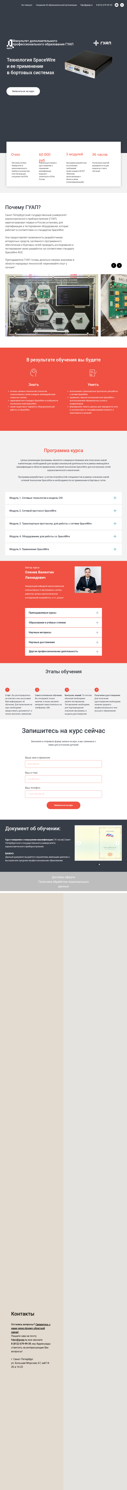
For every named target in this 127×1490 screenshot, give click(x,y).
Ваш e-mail (31, 772)
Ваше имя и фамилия (37, 757)
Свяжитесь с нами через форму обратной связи (30, 1328)
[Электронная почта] (116, 5)
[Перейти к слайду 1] (97, 864)
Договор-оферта (63, 877)
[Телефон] (122, 5)
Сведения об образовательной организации (56, 5)
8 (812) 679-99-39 (104, 5)
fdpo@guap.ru (86, 5)
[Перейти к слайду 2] (99, 864)
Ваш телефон (32, 787)
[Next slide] (119, 265)
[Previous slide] (113, 265)
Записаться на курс (23, 91)
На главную (26, 5)
